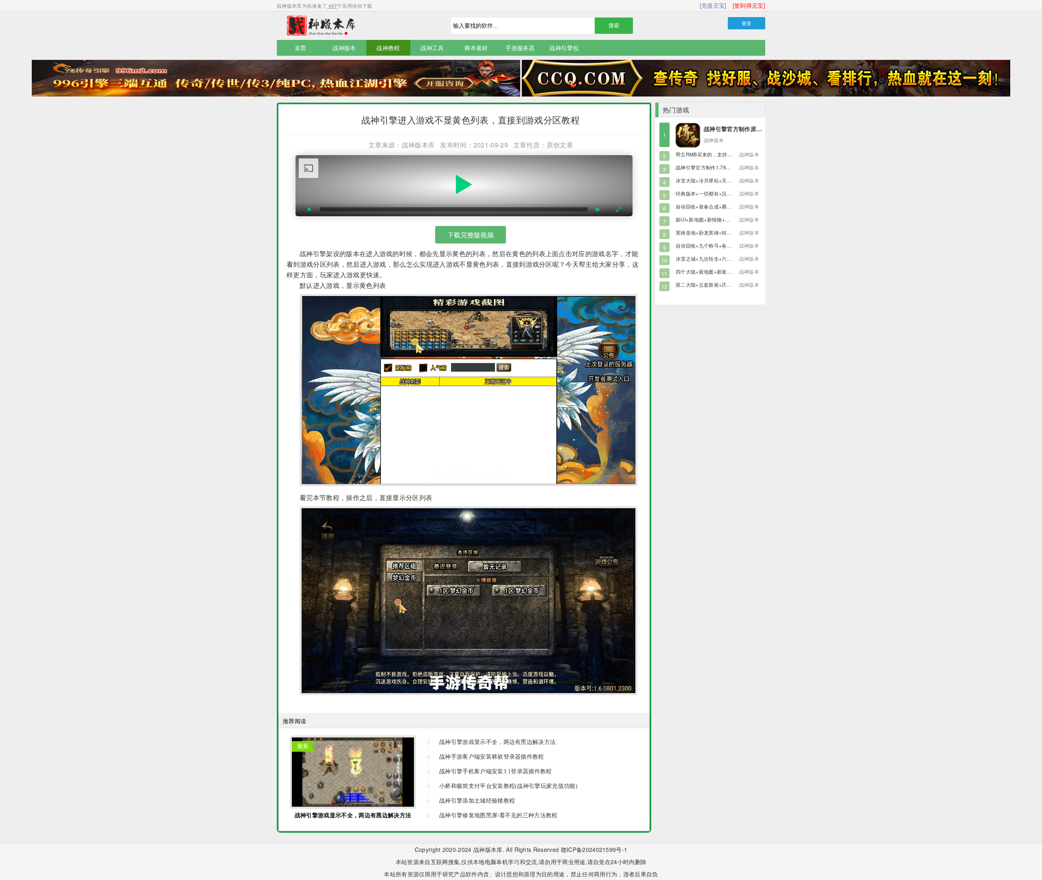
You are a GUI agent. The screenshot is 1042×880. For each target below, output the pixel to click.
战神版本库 (354, 25)
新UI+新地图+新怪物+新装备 (708, 219)
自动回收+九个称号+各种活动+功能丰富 (720, 245)
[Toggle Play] (464, 185)
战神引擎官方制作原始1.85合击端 (747, 129)
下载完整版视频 (470, 234)
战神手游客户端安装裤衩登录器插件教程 (491, 757)
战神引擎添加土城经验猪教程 (477, 801)
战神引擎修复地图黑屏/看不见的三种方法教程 (498, 815)
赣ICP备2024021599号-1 (594, 849)
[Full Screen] (618, 209)
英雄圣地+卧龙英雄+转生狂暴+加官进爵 (720, 232)
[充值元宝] (713, 5)
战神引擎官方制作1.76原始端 (708, 167)
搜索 (614, 25)
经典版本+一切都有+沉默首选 (709, 193)
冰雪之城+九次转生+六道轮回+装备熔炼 (720, 258)
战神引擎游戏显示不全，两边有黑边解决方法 (353, 815)
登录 (747, 23)
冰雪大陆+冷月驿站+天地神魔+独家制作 (720, 180)
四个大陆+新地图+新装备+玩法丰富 (715, 271)
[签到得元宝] (749, 5)
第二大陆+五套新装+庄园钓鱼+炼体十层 (720, 284)
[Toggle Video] (310, 209)
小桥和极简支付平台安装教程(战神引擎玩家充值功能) (508, 786)
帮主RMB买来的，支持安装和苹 (711, 154)
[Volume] (598, 209)
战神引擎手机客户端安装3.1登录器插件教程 (495, 771)
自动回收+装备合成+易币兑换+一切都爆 (720, 206)
